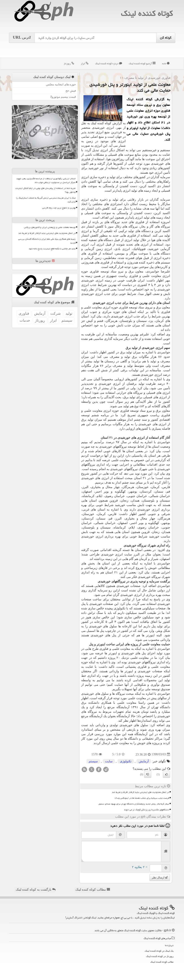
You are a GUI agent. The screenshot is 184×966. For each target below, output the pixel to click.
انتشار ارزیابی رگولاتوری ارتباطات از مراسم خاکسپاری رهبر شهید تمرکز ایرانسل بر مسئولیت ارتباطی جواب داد (46, 180)
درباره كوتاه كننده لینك (107, 63)
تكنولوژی (125, 761)
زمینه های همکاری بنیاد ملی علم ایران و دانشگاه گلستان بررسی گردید (47, 241)
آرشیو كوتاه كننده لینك (141, 63)
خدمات (25, 320)
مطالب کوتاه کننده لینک (91, 889)
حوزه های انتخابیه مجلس (61, 84)
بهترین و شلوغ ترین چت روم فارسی (59, 208)
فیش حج (71, 90)
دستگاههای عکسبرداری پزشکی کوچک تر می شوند (146, 809)
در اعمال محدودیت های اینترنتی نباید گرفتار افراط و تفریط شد (140, 792)
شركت (55, 313)
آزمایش (144, 761)
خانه (164, 63)
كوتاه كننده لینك (147, 13)
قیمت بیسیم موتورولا (63, 96)
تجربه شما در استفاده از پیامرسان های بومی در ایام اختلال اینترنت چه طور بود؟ (45, 190)
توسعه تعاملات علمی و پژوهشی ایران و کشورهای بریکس (50, 227)
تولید (69, 313)
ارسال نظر (158, 877)
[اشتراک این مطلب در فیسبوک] (99, 769)
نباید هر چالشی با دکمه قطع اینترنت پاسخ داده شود (52, 248)
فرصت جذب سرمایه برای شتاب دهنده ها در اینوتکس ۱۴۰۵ (141, 798)
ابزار (83, 63)
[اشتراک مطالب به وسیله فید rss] (84, 769)
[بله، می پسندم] (166, 774)
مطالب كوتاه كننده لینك (161, 961)
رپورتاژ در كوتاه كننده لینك (159, 956)
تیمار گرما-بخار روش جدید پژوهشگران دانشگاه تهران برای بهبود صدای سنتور (133, 804)
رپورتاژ (67, 63)
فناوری (24, 313)
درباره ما (169, 945)
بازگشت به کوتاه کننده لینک (34, 889)
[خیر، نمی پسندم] (147, 774)
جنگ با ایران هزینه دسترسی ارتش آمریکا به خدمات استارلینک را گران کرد (46, 200)
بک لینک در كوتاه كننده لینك (159, 950)
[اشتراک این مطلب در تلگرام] (106, 769)
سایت (109, 761)
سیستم (93, 761)
